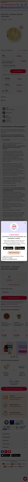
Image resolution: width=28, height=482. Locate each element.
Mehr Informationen (14, 252)
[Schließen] (25, 223)
